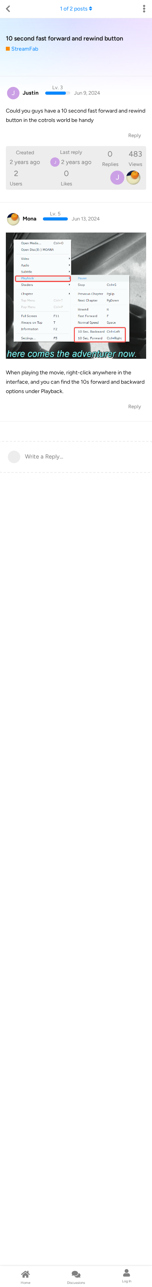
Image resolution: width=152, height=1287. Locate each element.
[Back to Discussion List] (8, 9)
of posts (74, 8)
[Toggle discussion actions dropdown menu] (144, 9)
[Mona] (133, 178)
